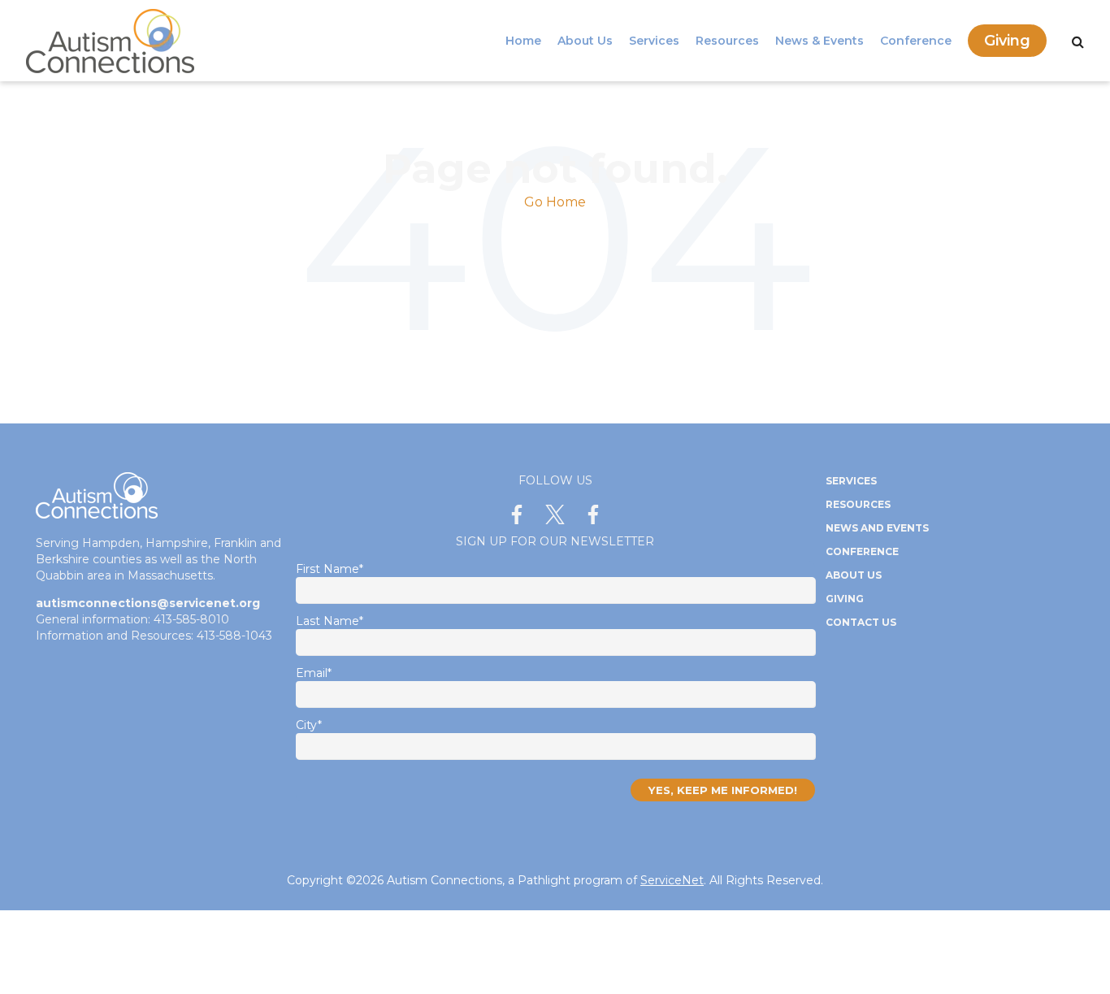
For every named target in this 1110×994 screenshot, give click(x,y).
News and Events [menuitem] (877, 528)
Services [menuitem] (654, 40)
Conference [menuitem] (916, 40)
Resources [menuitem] (727, 40)
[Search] (1078, 42)
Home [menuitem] (523, 40)
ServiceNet (672, 880)
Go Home (555, 202)
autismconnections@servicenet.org (148, 603)
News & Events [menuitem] (819, 40)
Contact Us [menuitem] (861, 622)
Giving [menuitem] (1007, 41)
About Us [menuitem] (585, 40)
